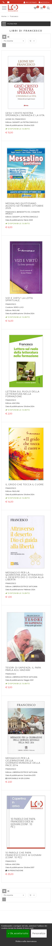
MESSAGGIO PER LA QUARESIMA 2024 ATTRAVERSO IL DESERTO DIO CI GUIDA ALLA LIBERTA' (24, 576)
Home (3, 16)
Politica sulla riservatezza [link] (26, 941)
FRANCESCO (20, 119)
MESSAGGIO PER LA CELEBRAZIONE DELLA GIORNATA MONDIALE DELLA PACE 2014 (22, 762)
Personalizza (38, 933)
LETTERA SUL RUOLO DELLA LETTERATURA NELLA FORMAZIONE (22, 394)
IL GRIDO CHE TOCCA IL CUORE (24, 484)
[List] (4, 37)
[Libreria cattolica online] (13, 8)
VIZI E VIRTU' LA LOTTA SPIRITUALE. (19, 299)
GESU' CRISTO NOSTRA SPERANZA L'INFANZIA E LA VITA (24, 114)
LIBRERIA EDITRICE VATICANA (24, 586)
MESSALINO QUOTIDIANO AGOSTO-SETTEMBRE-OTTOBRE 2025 (24, 205)
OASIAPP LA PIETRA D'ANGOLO (25, 122)
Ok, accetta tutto (18, 933)
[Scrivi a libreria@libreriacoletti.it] (8, 1)
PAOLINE (16, 310)
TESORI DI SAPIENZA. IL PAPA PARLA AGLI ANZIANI (23, 668)
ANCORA (16, 403)
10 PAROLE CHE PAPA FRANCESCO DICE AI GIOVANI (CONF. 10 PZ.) (23, 855)
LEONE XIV (9, 119)
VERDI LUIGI (18, 307)
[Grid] (8, 37)
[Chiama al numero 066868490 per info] (3, 1)
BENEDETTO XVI (23, 212)
